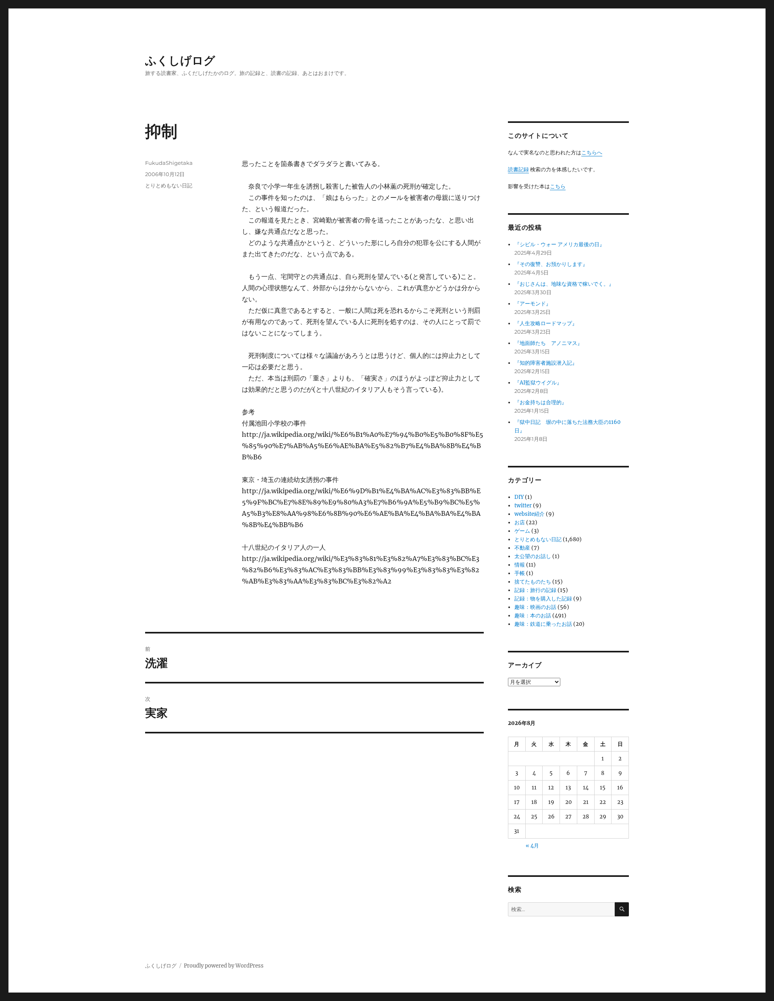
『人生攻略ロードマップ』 (545, 323)
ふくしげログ (180, 60)
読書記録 (518, 169)
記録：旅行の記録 (535, 590)
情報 (519, 564)
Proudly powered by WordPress (224, 965)
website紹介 (529, 514)
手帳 (519, 573)
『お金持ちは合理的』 (540, 402)
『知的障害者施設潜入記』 (545, 362)
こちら (558, 186)
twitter (523, 505)
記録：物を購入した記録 (543, 598)
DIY (519, 497)
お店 (519, 522)
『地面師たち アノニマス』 (548, 343)
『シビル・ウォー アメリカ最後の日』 (559, 244)
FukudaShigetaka (169, 163)
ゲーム (522, 530)
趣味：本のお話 (532, 615)
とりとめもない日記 (168, 185)
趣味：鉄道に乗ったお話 (543, 624)
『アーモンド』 (532, 303)
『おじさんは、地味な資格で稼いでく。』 (564, 283)
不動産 (522, 547)
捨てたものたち (532, 581)
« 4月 (532, 845)
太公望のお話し (532, 556)
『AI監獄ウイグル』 (538, 382)
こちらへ (591, 152)
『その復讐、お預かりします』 (551, 264)
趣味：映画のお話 (535, 607)
